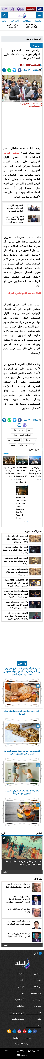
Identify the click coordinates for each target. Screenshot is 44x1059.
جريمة (12, 445)
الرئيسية (38, 21)
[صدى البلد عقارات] (12, 9)
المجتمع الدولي (14, 440)
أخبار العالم (37, 1000)
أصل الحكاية (19, 1000)
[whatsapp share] (9, 70)
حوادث (39, 980)
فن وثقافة (37, 987)
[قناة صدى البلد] (40, 9)
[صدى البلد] (22, 15)
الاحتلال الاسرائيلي (26, 445)
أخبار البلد (15, 21)
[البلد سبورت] (31, 9)
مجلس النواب (17, 430)
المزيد (5, 872)
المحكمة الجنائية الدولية (22, 435)
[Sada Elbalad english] (4, 9)
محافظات (20, 1006)
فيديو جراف (37, 1006)
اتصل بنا (16, 1038)
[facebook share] (20, 70)
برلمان (28, 39)
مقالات (38, 1025)
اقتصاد (39, 1013)
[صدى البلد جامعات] (20, 9)
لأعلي (36, 953)
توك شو (21, 987)
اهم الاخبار (27, 21)
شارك (25, 70)
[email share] (4, 70)
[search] (4, 15)
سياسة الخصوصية (22, 1044)
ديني (22, 993)
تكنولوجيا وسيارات (17, 1013)
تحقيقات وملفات (18, 1019)
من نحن (28, 1038)
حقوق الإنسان (30, 440)
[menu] (39, 15)
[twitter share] (14, 70)
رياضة (22, 980)
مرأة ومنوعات (36, 993)
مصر (30, 430)
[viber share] (25, 425)
